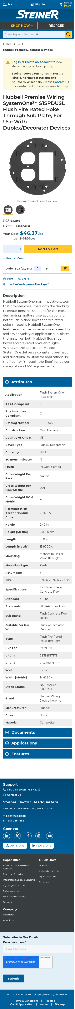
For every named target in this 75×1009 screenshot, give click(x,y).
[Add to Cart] (65, 268)
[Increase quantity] (20, 249)
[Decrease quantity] (5, 249)
